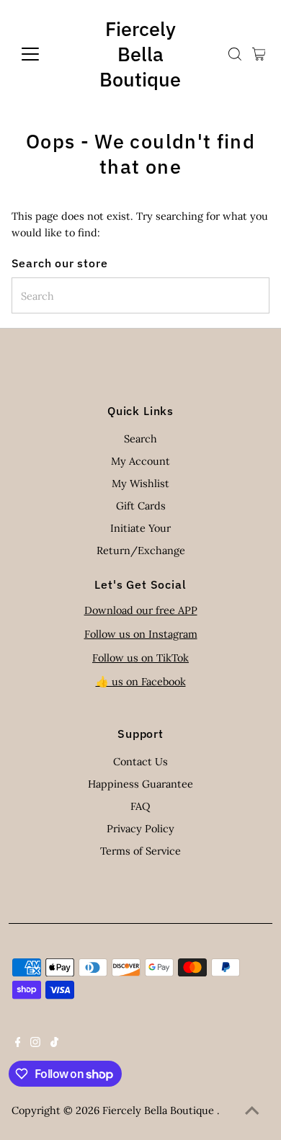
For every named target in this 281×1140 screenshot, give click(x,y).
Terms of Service (140, 851)
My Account (140, 461)
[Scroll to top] (252, 1111)
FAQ (140, 806)
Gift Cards (141, 505)
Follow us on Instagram (140, 634)
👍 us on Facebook (141, 681)
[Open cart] (259, 54)
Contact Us (140, 761)
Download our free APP (140, 610)
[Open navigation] (42, 54)
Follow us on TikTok (140, 657)
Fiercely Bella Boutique (140, 54)
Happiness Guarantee (140, 784)
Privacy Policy (140, 828)
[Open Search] (234, 54)
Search (140, 438)
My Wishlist (140, 483)
